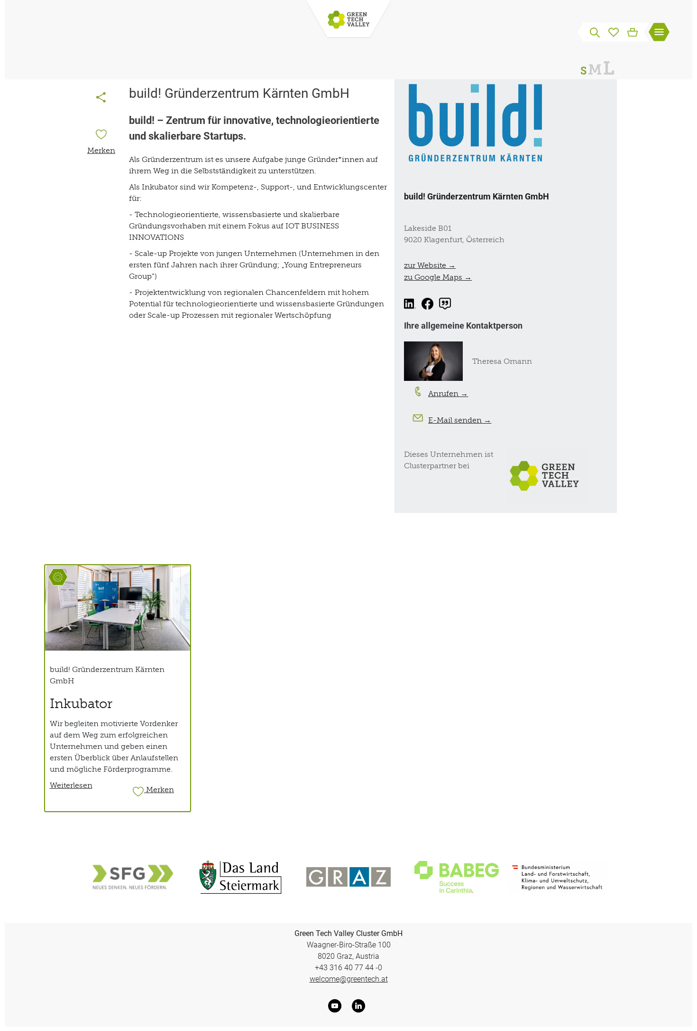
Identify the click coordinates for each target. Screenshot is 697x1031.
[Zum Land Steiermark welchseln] (240, 877)
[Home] (348, 20)
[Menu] (659, 33)
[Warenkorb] (632, 31)
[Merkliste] (613, 31)
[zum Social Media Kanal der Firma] (445, 304)
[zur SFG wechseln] (132, 877)
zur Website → (430, 265)
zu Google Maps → (438, 277)
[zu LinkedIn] (410, 304)
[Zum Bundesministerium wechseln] (557, 877)
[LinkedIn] (360, 1005)
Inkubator (81, 703)
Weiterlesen (71, 785)
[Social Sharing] (101, 98)
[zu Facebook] (427, 304)
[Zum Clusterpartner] (546, 475)
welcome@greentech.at (349, 979)
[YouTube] (336, 1005)
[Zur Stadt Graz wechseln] (348, 877)
